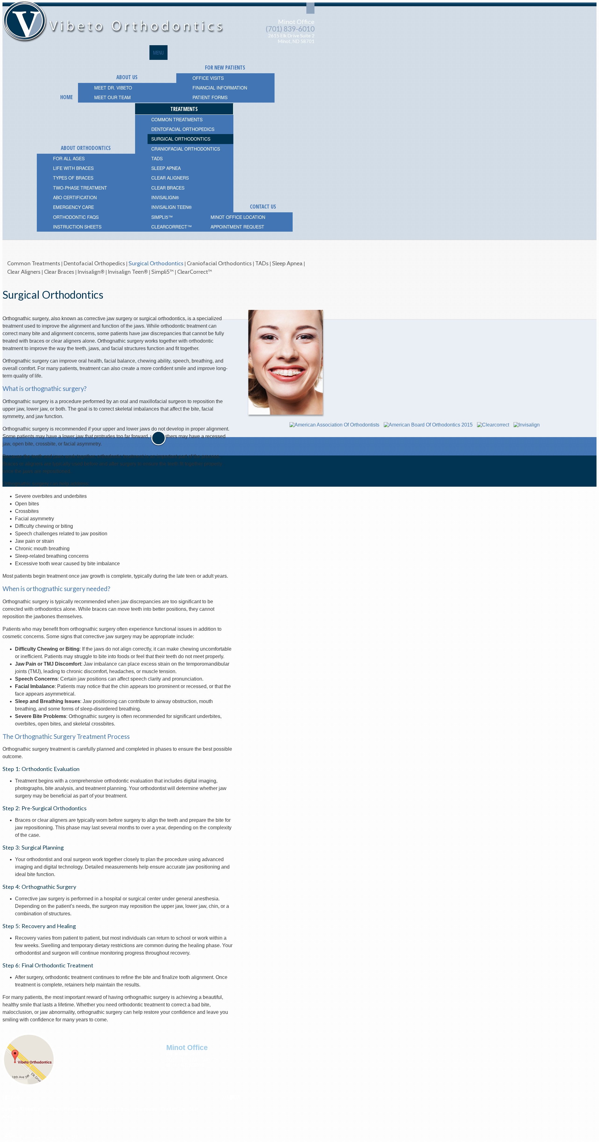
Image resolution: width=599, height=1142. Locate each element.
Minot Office (296, 21)
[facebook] (222, 1105)
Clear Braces (59, 271)
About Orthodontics (107, 1109)
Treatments (144, 1109)
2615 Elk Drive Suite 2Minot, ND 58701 (291, 38)
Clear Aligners (24, 271)
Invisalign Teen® (128, 271)
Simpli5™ (162, 271)
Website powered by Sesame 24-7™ (49, 1137)
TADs (262, 263)
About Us (30, 1109)
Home (9, 1109)
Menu (158, 52)
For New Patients (63, 1109)
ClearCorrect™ (194, 271)
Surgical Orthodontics (156, 263)
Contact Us (173, 1109)
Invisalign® (91, 271)
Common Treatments (33, 263)
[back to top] (158, 438)
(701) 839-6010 (290, 29)
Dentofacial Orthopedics (94, 263)
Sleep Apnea (287, 263)
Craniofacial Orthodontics (219, 263)
